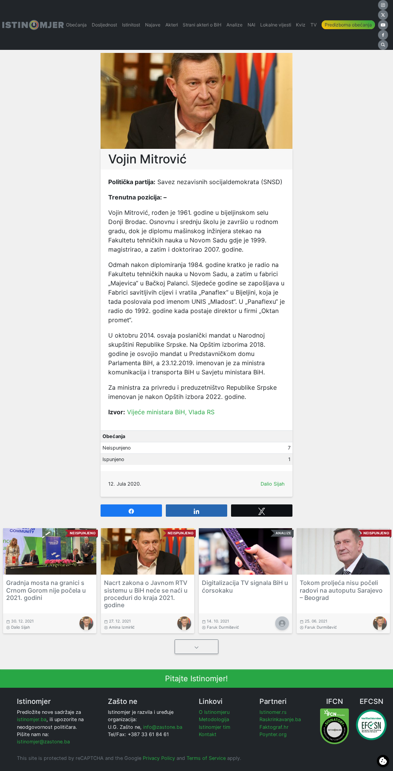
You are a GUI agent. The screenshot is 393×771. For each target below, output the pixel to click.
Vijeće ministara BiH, (157, 412)
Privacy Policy (159, 758)
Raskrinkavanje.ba (280, 719)
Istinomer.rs (273, 712)
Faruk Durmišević (223, 627)
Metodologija (214, 719)
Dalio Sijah (273, 484)
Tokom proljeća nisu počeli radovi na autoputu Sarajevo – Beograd (341, 590)
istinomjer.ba (31, 719)
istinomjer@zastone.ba (43, 742)
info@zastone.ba (162, 727)
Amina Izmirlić (122, 627)
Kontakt (207, 734)
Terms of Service (206, 758)
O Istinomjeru (214, 712)
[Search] (383, 45)
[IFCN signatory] (334, 726)
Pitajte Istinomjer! (196, 678)
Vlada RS (201, 412)
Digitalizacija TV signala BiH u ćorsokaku (245, 586)
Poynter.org (273, 734)
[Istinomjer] (33, 25)
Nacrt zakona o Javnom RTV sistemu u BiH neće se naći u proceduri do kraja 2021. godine (146, 594)
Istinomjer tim (214, 727)
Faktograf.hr (274, 727)
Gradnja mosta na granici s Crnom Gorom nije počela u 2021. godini (46, 590)
